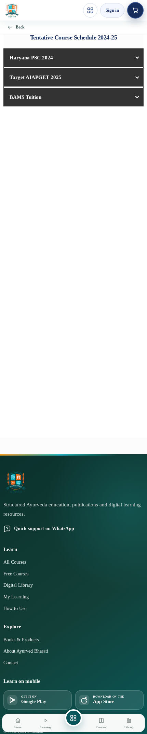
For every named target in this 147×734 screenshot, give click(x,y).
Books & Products (21, 639)
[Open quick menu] (90, 10)
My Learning (16, 596)
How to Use (14, 608)
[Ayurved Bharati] (12, 10)
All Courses (14, 562)
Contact (10, 662)
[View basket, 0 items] (135, 10)
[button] (73, 58)
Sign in (112, 10)
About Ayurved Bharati (25, 651)
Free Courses (15, 573)
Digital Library (18, 585)
